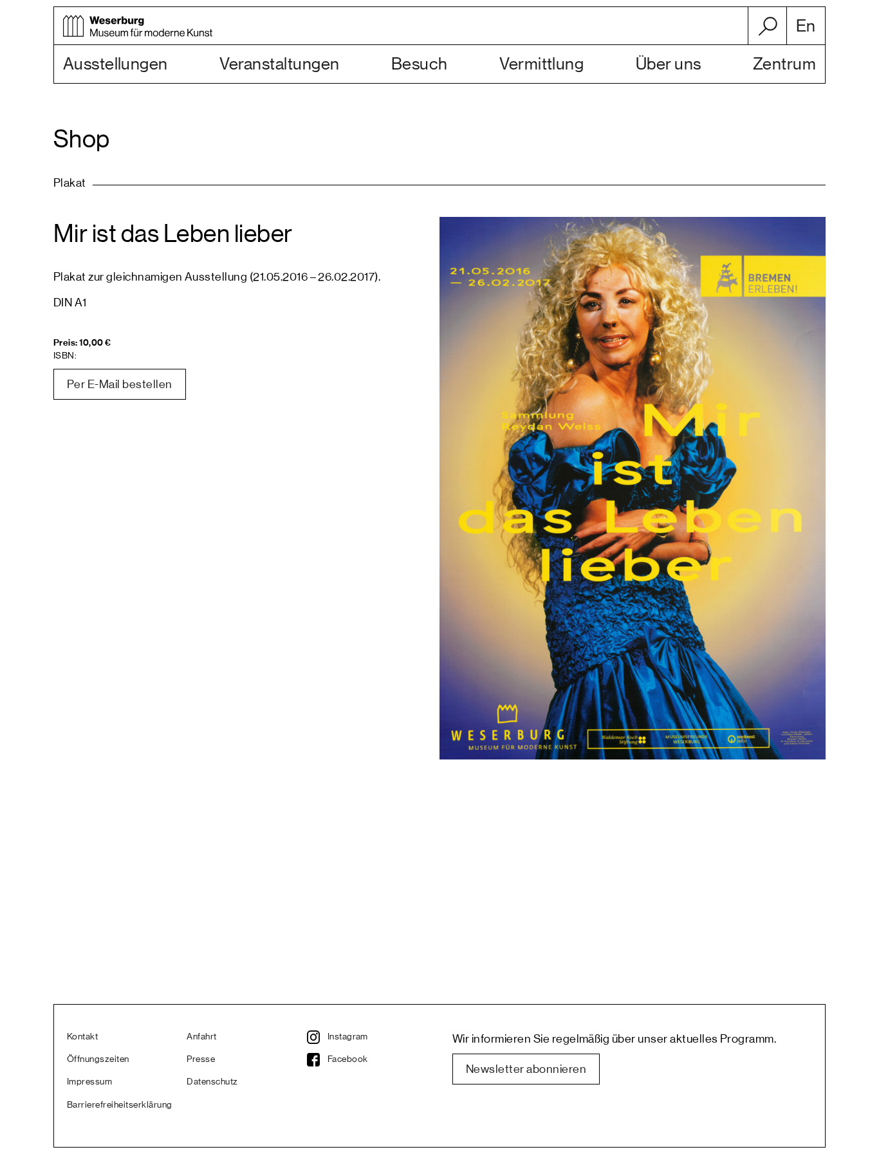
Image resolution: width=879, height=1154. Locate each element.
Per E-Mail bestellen (119, 384)
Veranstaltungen (279, 64)
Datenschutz (212, 1081)
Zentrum (784, 64)
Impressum (89, 1081)
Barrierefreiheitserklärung (119, 1105)
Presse (201, 1059)
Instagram (348, 1036)
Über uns (668, 64)
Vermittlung (541, 64)
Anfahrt (201, 1036)
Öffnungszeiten (98, 1059)
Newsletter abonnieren (526, 1069)
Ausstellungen (115, 64)
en (806, 26)
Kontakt (82, 1036)
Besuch (419, 64)
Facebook (348, 1059)
